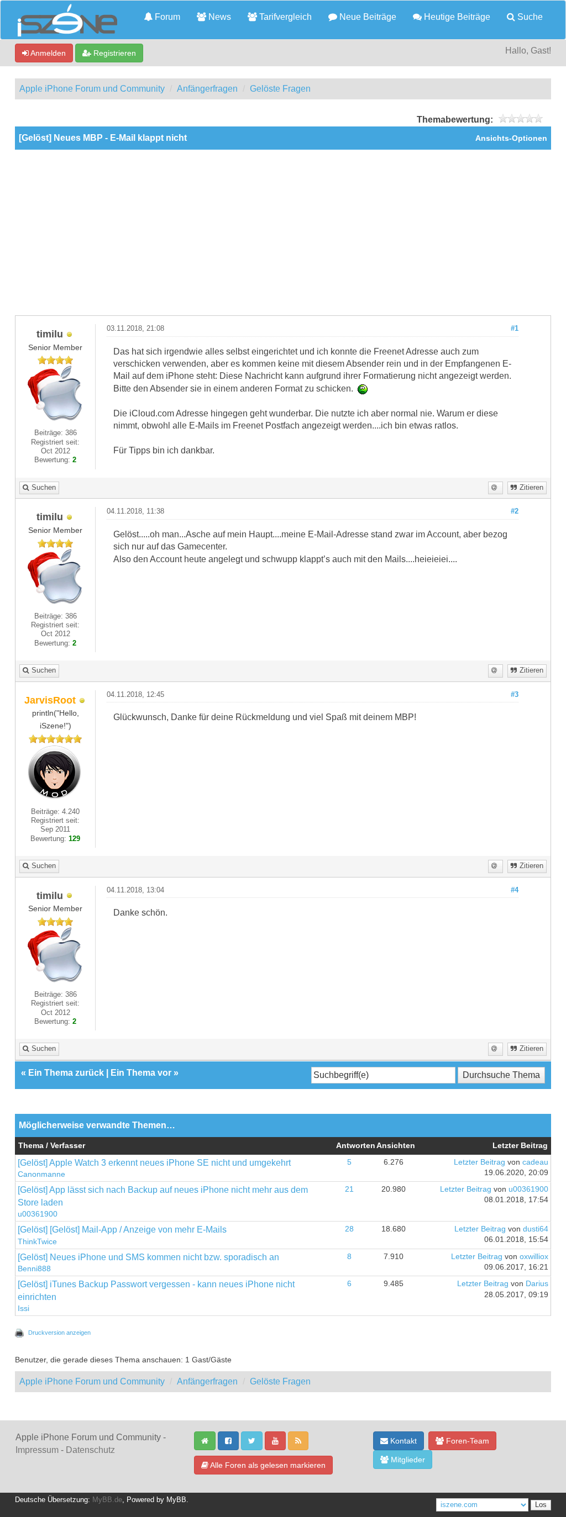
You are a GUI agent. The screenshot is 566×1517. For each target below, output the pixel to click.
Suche (529, 17)
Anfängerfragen (207, 88)
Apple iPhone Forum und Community (92, 88)
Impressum (37, 1450)
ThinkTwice (37, 1242)
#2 (514, 511)
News (218, 17)
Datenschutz (90, 1450)
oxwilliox (534, 1256)
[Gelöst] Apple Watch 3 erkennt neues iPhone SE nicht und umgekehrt (154, 1162)
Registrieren (113, 53)
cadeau (535, 1162)
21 (349, 1189)
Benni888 (34, 1269)
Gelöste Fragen (280, 88)
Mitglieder (407, 1459)
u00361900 (37, 1214)
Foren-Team (466, 1440)
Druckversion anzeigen (59, 1332)
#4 (514, 890)
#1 (514, 328)
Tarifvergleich (284, 17)
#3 (514, 695)
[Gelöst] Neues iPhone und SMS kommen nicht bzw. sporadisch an (148, 1257)
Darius (537, 1284)
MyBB (176, 1500)
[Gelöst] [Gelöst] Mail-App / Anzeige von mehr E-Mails (122, 1229)
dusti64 (535, 1229)
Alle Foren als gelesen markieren (267, 1465)
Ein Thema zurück (66, 1072)
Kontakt (402, 1440)
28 (349, 1229)
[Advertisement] (283, 232)
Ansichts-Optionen (511, 138)
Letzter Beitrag (479, 1162)
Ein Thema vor (141, 1072)
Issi (23, 1308)
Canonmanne (41, 1174)
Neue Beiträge (366, 17)
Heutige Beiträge (456, 17)
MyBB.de (107, 1500)
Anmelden (47, 53)
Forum (166, 17)
